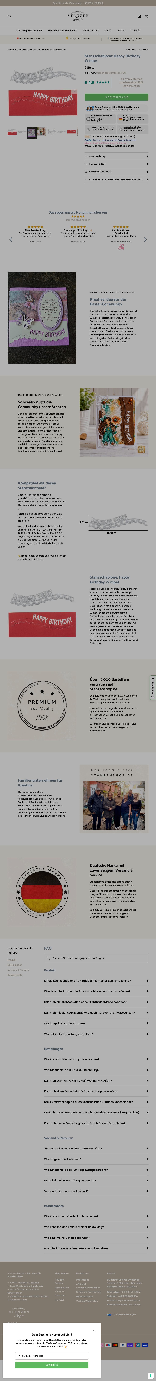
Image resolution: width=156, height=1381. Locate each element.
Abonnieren (52, 1365)
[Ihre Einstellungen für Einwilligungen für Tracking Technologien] (151, 1376)
